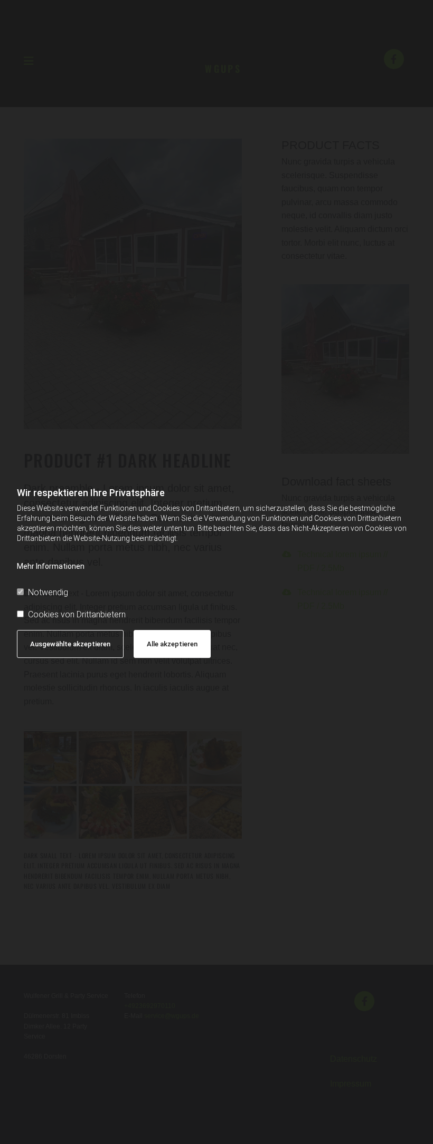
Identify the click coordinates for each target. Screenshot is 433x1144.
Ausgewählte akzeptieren (70, 644)
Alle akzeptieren (172, 644)
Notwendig (48, 592)
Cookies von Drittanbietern (77, 614)
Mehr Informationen (50, 566)
